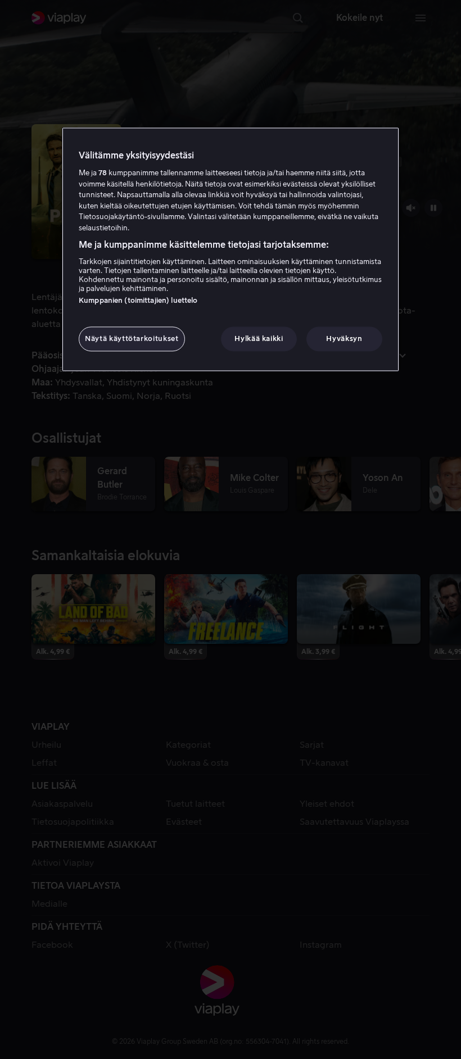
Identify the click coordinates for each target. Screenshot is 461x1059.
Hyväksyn (344, 338)
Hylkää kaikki (258, 338)
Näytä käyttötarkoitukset (132, 338)
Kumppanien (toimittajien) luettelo (138, 300)
